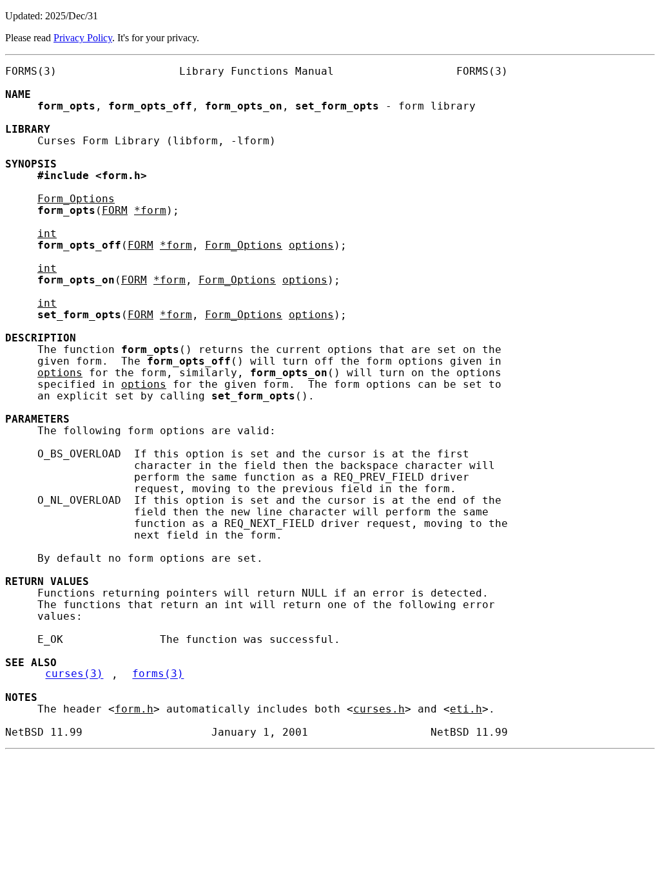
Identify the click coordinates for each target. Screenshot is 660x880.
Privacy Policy (82, 37)
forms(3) (158, 674)
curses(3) (74, 674)
